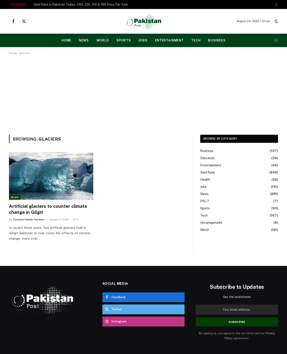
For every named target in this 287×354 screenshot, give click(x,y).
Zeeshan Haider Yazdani (28, 219)
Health (205, 179)
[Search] (275, 40)
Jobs (142, 40)
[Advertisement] (143, 94)
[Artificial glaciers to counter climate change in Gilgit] (51, 176)
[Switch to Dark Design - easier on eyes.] (276, 4)
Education (207, 158)
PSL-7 (204, 201)
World (102, 40)
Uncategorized (211, 222)
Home (13, 53)
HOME (66, 40)
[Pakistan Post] (143, 21)
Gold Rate (207, 172)
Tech (195, 40)
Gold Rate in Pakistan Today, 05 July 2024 (64, 4)
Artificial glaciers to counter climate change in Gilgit (48, 209)
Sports (123, 40)
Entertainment (169, 40)
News (84, 40)
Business (217, 40)
